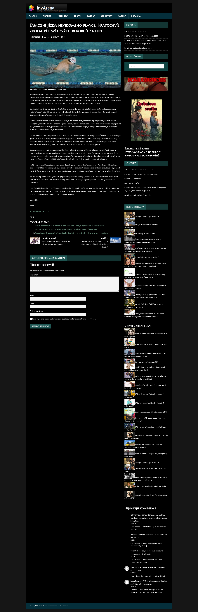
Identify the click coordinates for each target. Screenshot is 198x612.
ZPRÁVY (56, 37)
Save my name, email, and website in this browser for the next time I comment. (64, 319)
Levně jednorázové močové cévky (138, 48)
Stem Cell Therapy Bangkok (142, 551)
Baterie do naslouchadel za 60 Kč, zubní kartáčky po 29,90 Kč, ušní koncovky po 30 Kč (145, 42)
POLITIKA (33, 16)
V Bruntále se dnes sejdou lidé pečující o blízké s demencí (149, 583)
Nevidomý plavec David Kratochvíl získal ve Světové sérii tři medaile (66, 229)
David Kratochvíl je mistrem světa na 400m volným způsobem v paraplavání (70, 225)
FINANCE (47, 16)
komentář (34, 275)
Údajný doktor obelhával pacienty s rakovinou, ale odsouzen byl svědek (149, 518)
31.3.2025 (36, 37)
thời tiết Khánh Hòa (138, 534)
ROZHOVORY (106, 16)
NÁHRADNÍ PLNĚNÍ (131, 183)
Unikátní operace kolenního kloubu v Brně (148, 569)
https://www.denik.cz (39, 211)
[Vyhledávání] (146, 66)
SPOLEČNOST (62, 16)
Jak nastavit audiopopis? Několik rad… (149, 536)
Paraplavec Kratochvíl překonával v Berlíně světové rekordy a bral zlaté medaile (71, 233)
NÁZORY (122, 16)
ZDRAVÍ (77, 16)
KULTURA (90, 16)
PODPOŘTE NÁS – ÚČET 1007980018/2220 (141, 36)
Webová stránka (36, 311)
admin (46, 37)
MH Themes (64, 606)
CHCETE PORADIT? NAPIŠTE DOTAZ (138, 31)
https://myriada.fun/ (137, 152)
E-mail (32, 303)
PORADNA (136, 16)
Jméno (32, 295)
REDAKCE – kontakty (132, 178)
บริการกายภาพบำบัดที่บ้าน (141, 515)
